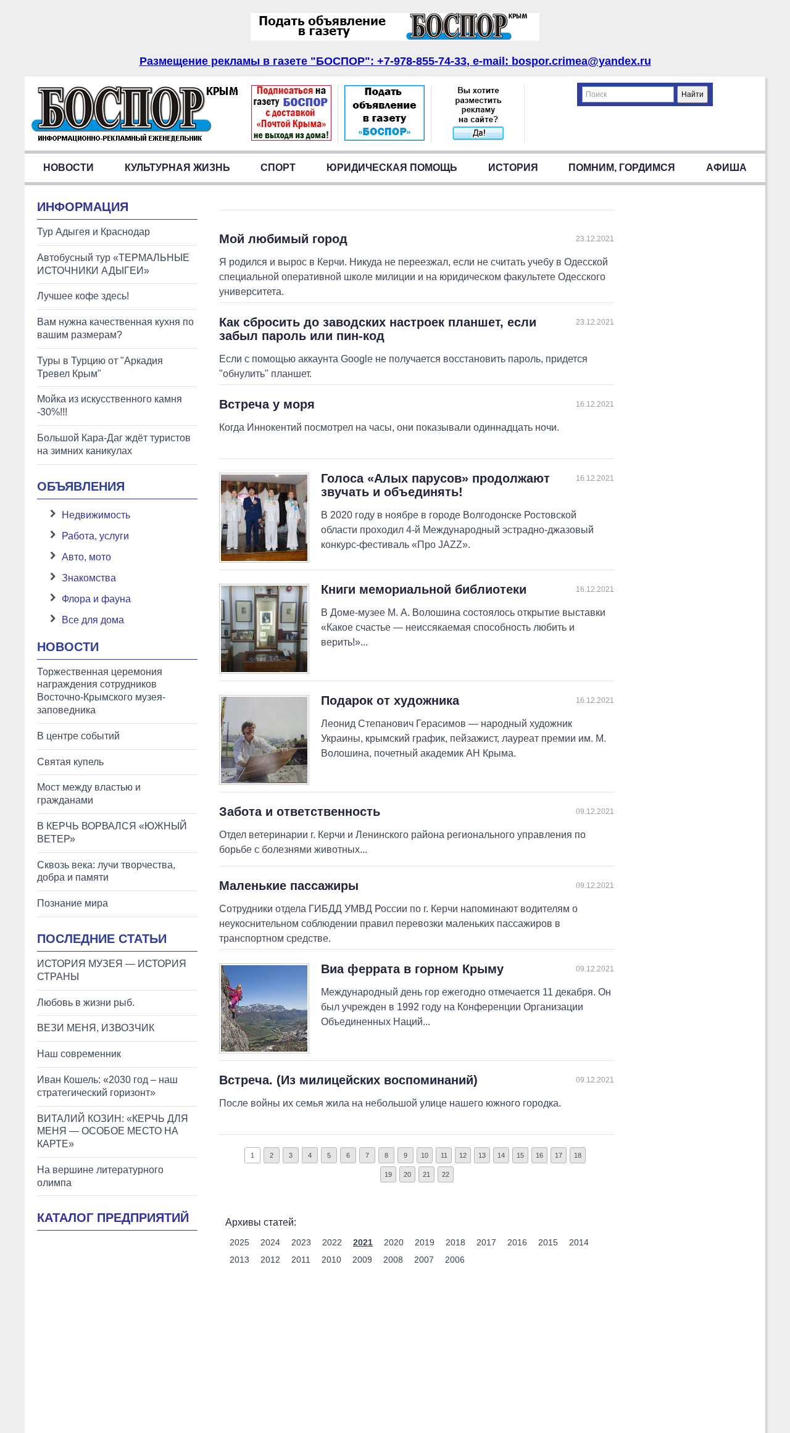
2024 (270, 1242)
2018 (455, 1242)
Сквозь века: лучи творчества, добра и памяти (106, 871)
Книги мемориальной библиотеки (423, 589)
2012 (270, 1260)
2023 (301, 1242)
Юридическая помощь (391, 167)
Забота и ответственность (299, 811)
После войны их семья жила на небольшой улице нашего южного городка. (390, 1103)
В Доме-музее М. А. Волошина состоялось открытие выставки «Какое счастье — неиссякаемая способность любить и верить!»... (463, 627)
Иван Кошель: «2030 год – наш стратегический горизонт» (107, 1086)
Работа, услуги (95, 536)
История (513, 167)
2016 (517, 1242)
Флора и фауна (96, 599)
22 (445, 1174)
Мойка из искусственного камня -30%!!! (109, 405)
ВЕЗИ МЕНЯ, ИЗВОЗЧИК (95, 1028)
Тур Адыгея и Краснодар (93, 231)
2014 (579, 1242)
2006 (455, 1260)
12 (463, 1155)
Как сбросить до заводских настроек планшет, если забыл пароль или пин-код (377, 329)
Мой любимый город (283, 239)
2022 (332, 1242)
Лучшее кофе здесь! (83, 296)
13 (482, 1155)
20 (407, 1174)
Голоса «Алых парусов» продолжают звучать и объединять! (435, 485)
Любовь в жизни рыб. (86, 1002)
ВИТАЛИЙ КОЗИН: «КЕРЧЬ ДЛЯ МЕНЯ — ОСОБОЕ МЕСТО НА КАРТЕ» (112, 1131)
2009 (362, 1260)
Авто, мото (86, 557)
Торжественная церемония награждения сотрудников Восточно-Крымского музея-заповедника (101, 691)
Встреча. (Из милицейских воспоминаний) (348, 1080)
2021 (363, 1242)
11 (444, 1155)
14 (501, 1155)
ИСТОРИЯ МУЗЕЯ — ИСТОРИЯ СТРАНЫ (111, 970)
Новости (68, 167)
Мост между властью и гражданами (89, 793)
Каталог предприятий (113, 1217)
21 (426, 1174)
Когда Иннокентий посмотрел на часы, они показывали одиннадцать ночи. (389, 427)
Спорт (278, 167)
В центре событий (78, 736)
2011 (300, 1260)
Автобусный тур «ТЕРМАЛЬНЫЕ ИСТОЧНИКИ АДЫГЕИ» (113, 264)
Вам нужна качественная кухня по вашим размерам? (115, 328)
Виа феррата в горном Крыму (412, 969)
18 (577, 1155)
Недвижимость (96, 515)
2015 (548, 1242)
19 (388, 1174)
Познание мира (72, 903)
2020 (394, 1242)
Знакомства (89, 578)
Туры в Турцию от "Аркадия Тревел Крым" (100, 367)
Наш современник (79, 1054)
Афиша (726, 167)
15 (520, 1155)
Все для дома (93, 620)
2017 (486, 1242)
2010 (331, 1260)
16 (539, 1155)
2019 (424, 1242)
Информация (82, 207)
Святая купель (70, 762)
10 (424, 1155)
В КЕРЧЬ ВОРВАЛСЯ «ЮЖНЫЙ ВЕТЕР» (112, 832)
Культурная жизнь (177, 167)
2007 (424, 1260)
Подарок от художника (390, 700)
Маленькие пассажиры (289, 885)
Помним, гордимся (621, 167)
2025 (239, 1242)
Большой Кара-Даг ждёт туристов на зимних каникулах (114, 444)
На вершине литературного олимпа (100, 1176)
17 (558, 1155)
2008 (393, 1260)
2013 (239, 1260)
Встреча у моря (267, 404)
